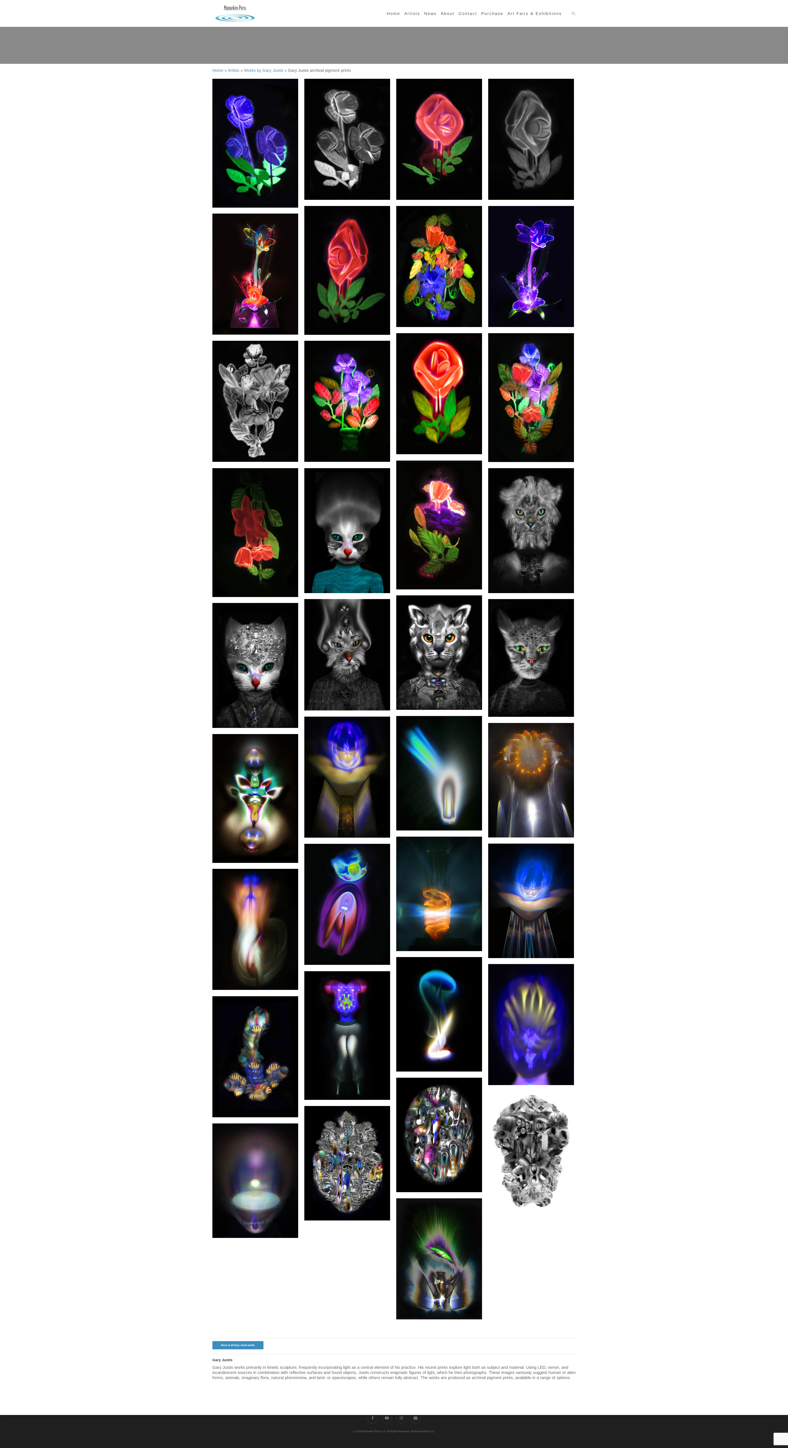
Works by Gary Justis (263, 70)
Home (217, 70)
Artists (233, 70)
